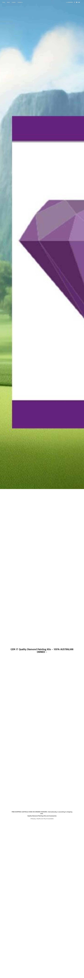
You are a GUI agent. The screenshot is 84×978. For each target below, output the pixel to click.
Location (14, 2)
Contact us (20, 2)
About (8, 2)
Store (3, 2)
